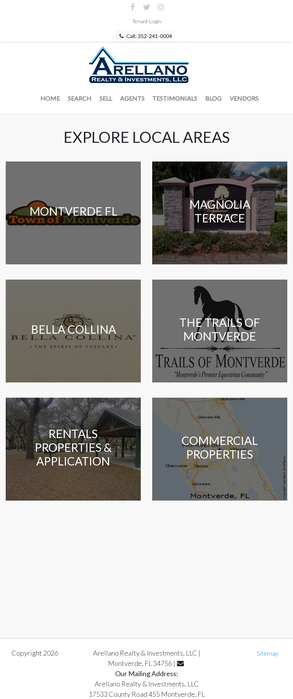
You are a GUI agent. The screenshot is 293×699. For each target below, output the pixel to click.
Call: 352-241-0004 (148, 36)
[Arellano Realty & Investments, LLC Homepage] (139, 63)
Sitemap (268, 653)
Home (50, 98)
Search (80, 98)
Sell (106, 98)
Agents (132, 98)
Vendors (244, 98)
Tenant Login (146, 21)
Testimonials (174, 98)
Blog (213, 98)
